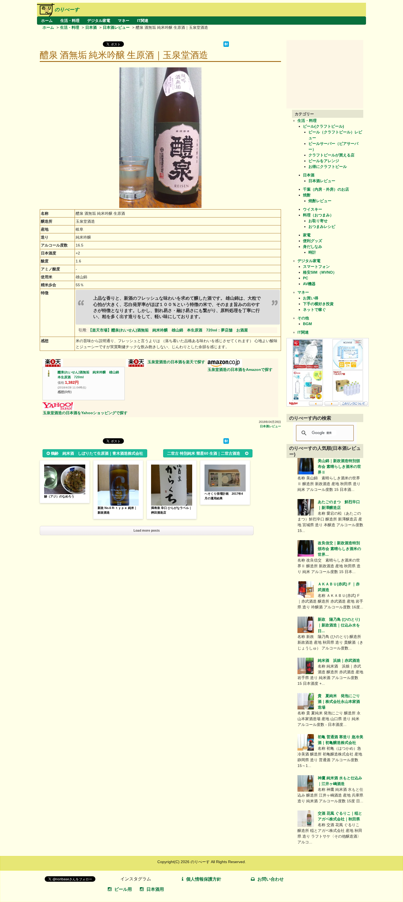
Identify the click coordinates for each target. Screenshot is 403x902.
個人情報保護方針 (203, 879)
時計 (312, 252)
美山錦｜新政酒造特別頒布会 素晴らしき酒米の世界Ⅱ (339, 466)
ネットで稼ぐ (314, 309)
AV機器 (309, 284)
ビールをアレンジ (323, 161)
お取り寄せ (318, 221)
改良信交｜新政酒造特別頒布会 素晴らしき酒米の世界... (339, 549)
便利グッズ (312, 241)
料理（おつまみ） (318, 215)
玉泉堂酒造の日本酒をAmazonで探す (240, 369)
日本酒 (91, 27)
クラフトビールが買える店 (331, 155)
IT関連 (142, 20)
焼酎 (307, 195)
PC (305, 278)
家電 (307, 235)
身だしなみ (312, 246)
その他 (303, 318)
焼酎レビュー (319, 201)
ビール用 (123, 889)
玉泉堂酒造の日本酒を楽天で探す (176, 362)
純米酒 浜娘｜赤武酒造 (339, 660)
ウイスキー (312, 209)
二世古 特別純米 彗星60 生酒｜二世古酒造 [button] (205, 453)
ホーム (47, 20)
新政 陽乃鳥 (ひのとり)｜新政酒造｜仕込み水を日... (339, 625)
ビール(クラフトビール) (323, 126)
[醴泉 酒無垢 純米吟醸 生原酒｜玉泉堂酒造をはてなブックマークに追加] (226, 45)
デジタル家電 (98, 20)
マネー (123, 20)
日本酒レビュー (116, 27)
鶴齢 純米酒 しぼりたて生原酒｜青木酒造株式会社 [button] (97, 453)
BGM (307, 324)
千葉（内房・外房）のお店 (326, 189)
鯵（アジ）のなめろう (59, 496)
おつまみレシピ (321, 226)
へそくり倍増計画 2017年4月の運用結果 (224, 496)
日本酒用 (155, 889)
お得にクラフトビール (327, 166)
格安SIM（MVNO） (320, 272)
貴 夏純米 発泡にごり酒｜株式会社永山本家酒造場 (339, 701)
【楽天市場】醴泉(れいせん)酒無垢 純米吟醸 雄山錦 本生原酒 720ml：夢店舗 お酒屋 (168, 330)
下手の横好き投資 (318, 304)
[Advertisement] (327, 74)
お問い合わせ (270, 879)
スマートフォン (316, 266)
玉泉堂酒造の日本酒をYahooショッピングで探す (85, 413)
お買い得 (310, 298)
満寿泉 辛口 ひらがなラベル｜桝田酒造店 (171, 510)
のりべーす (67, 9)
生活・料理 (70, 20)
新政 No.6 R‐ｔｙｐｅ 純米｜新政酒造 (117, 510)
